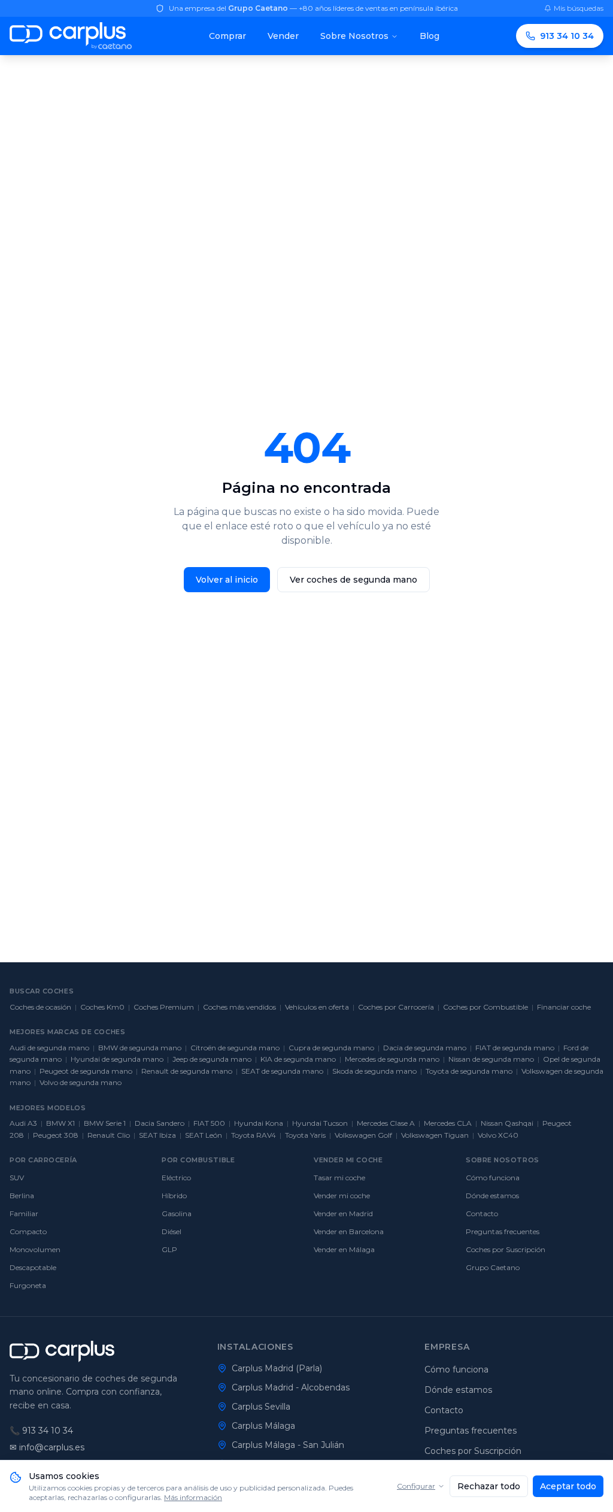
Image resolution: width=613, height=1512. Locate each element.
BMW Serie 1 (105, 1123)
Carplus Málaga (263, 1425)
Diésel (171, 1231)
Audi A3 (23, 1123)
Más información (193, 1497)
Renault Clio (108, 1135)
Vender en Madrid (343, 1213)
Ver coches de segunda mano (353, 579)
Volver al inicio (227, 579)
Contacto (482, 1213)
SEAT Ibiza (157, 1135)
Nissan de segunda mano (491, 1059)
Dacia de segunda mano (424, 1047)
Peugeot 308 (55, 1135)
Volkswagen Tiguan (435, 1135)
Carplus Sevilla (261, 1406)
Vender (283, 36)
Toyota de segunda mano (469, 1070)
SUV (17, 1177)
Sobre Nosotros (354, 36)
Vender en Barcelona (349, 1231)
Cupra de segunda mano (331, 1047)
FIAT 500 (209, 1123)
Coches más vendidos (239, 1006)
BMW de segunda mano (139, 1047)
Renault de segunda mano (186, 1070)
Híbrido (174, 1195)
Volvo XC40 (498, 1135)
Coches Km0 (102, 1006)
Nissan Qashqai (507, 1123)
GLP (169, 1249)
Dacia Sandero (159, 1123)
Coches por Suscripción (505, 1249)
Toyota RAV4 (253, 1135)
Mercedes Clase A (386, 1123)
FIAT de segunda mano (514, 1047)
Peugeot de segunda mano (86, 1070)
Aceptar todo (568, 1486)
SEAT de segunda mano (282, 1070)
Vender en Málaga (344, 1249)
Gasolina (177, 1213)
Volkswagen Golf (363, 1135)
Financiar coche (564, 1006)
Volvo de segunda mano (81, 1082)
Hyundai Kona (258, 1123)
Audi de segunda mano (49, 1047)
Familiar (24, 1213)
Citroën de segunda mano (235, 1047)
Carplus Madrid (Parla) (277, 1368)
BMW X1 (60, 1123)
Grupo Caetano (493, 1267)
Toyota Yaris (305, 1135)
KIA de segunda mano (298, 1059)
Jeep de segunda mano (211, 1059)
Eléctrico (176, 1177)
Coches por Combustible (485, 1006)
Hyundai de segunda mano (117, 1059)
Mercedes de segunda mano (392, 1059)
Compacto (28, 1231)
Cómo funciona (493, 1177)
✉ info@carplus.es (47, 1447)
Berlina (22, 1195)
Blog (429, 36)
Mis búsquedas (578, 8)
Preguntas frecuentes (502, 1231)
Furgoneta (28, 1285)
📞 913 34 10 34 (41, 1430)
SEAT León (203, 1135)
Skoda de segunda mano (374, 1070)
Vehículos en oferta (317, 1006)
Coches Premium (163, 1006)
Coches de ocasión (40, 1006)
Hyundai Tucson (320, 1123)
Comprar (227, 36)
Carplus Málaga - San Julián (288, 1445)
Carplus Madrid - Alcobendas (291, 1387)
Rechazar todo (488, 1486)
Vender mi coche (342, 1195)
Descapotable (33, 1267)
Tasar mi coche (339, 1177)
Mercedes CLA (448, 1123)
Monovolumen (35, 1249)
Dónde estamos (492, 1195)
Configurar (416, 1485)
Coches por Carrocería (396, 1006)
